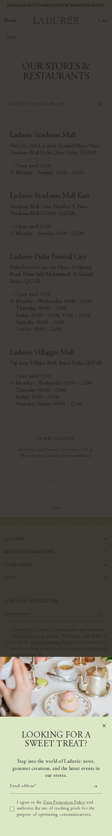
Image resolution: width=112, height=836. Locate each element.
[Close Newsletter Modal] (104, 726)
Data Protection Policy (64, 802)
